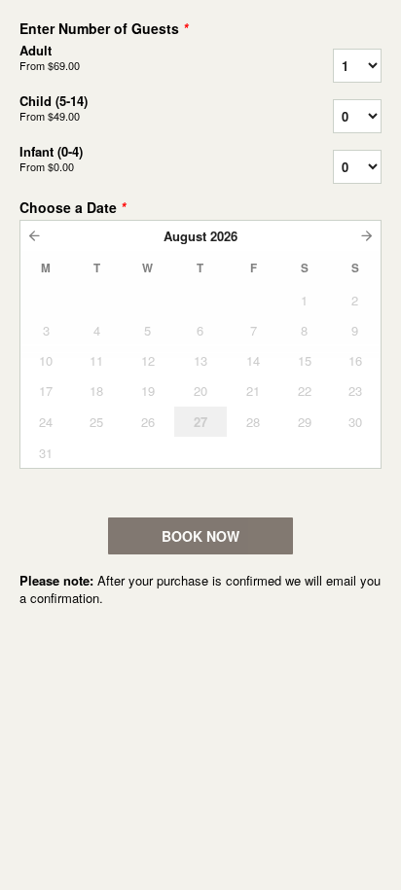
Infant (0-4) (51, 158)
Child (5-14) (53, 108)
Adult (49, 57)
